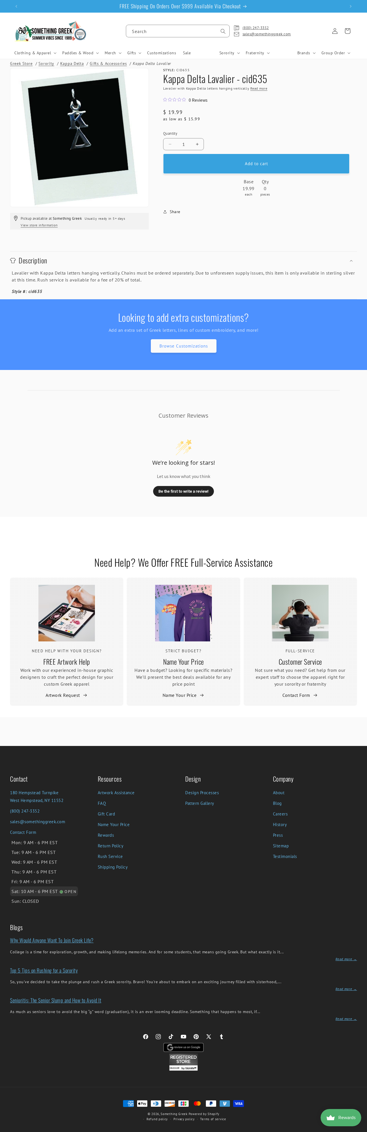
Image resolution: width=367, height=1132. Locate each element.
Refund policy (157, 1119)
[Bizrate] (359, 1128)
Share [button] (175, 211)
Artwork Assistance (116, 792)
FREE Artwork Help (66, 661)
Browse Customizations (183, 346)
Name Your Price (183, 661)
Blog (277, 803)
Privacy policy (184, 1119)
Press (278, 835)
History (280, 824)
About (279, 792)
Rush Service (110, 856)
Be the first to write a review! (183, 491)
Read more (258, 88)
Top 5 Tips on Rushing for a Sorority (44, 970)
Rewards (106, 835)
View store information (39, 225)
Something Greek (174, 1114)
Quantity (170, 133)
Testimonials (285, 856)
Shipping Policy (113, 867)
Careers (280, 814)
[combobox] (177, 31)
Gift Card (106, 814)
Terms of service (213, 1119)
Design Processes (202, 792)
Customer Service (300, 661)
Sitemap (281, 845)
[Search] (223, 31)
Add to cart (256, 163)
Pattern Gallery (199, 803)
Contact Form (296, 695)
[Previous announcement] (16, 6)
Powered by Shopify (204, 1114)
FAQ (102, 803)
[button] (35, 53)
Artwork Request (63, 695)
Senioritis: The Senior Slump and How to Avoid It (55, 1000)
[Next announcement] (350, 6)
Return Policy (111, 845)
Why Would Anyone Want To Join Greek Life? (52, 940)
